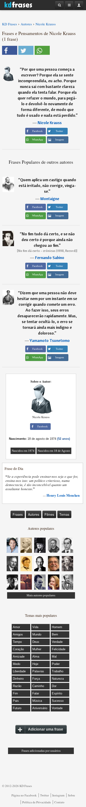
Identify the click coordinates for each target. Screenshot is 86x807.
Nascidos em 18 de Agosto (54, 450)
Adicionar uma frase (45, 729)
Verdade (57, 642)
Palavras (38, 671)
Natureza (58, 678)
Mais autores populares (41, 595)
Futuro (17, 708)
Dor (54, 686)
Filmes (49, 514)
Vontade (57, 708)
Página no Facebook (24, 795)
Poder (56, 664)
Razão (17, 686)
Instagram (58, 795)
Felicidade (58, 649)
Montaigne (49, 198)
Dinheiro (18, 678)
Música (37, 700)
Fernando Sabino (49, 257)
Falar (35, 693)
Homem (57, 627)
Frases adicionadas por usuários (41, 750)
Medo (16, 664)
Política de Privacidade (36, 802)
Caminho (38, 686)
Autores (33, 514)
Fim (15, 693)
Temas (64, 514)
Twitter (44, 795)
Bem (55, 634)
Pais (16, 700)
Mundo (36, 634)
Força (36, 678)
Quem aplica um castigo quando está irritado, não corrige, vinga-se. (47, 185)
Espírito (57, 693)
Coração (18, 649)
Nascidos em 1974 (23, 450)
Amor (16, 627)
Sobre (71, 795)
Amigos (18, 634)
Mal (54, 656)
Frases (18, 514)
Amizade (19, 656)
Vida (35, 627)
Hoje (35, 664)
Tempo (17, 642)
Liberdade (19, 671)
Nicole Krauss (50, 122)
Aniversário (39, 708)
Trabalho (57, 671)
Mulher (36, 649)
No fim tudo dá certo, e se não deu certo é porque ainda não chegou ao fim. (48, 239)
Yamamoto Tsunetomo (50, 340)
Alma (35, 656)
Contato (59, 802)
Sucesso (58, 700)
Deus (35, 642)
